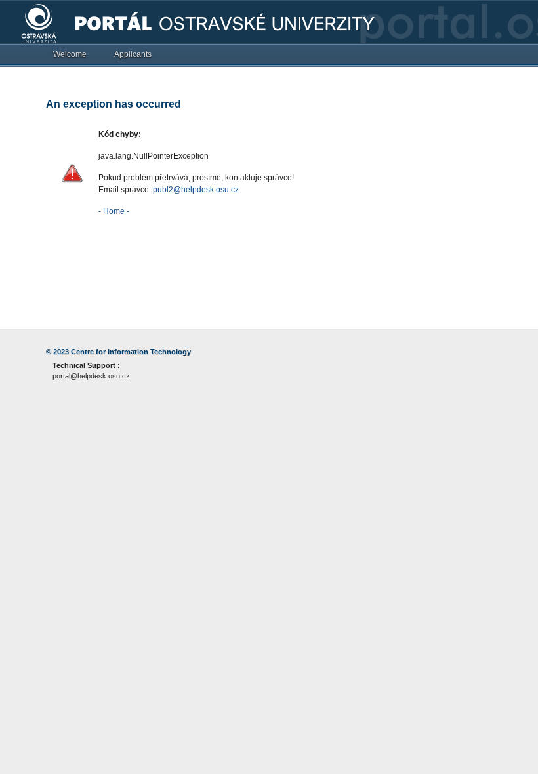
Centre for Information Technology (131, 352)
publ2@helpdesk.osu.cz (196, 189)
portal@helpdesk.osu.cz (91, 376)
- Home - (113, 211)
